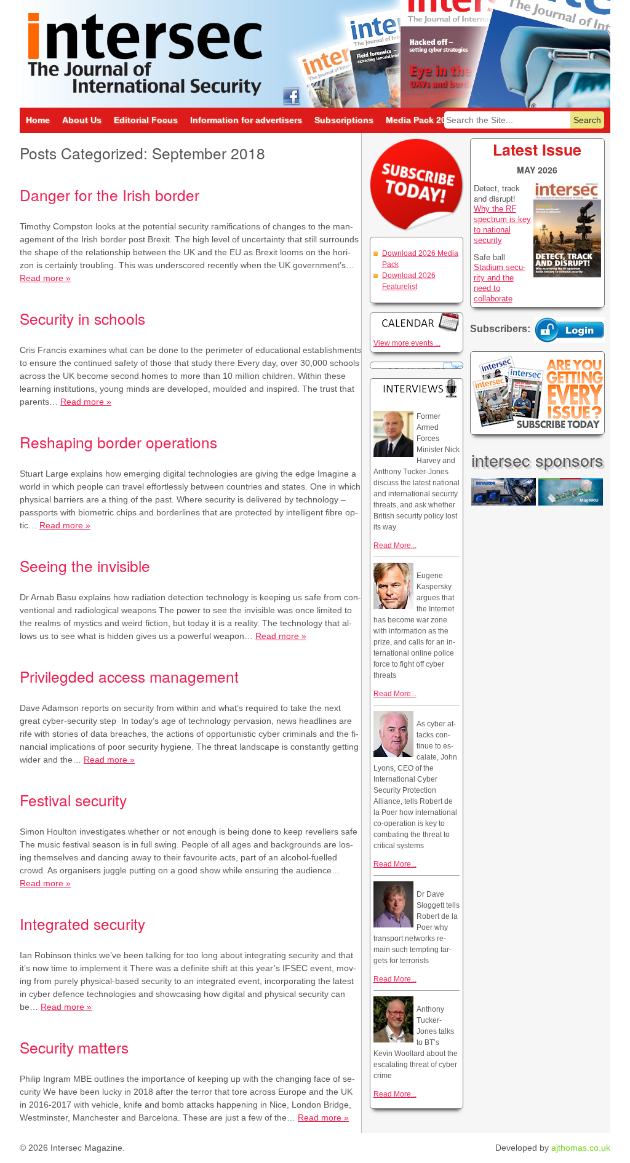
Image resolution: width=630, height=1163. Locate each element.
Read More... (395, 545)
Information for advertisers (246, 120)
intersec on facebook (291, 95)
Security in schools (82, 318)
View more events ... (407, 343)
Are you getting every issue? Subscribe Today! (537, 393)
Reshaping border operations (118, 442)
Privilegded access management (129, 676)
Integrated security (82, 923)
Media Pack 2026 (421, 120)
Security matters (74, 1047)
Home (38, 120)
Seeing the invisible (85, 565)
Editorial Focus (146, 120)
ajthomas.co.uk (580, 1148)
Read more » (45, 278)
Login (570, 330)
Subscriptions (343, 120)
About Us (82, 120)
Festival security (73, 800)
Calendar (416, 322)
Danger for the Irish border (109, 194)
